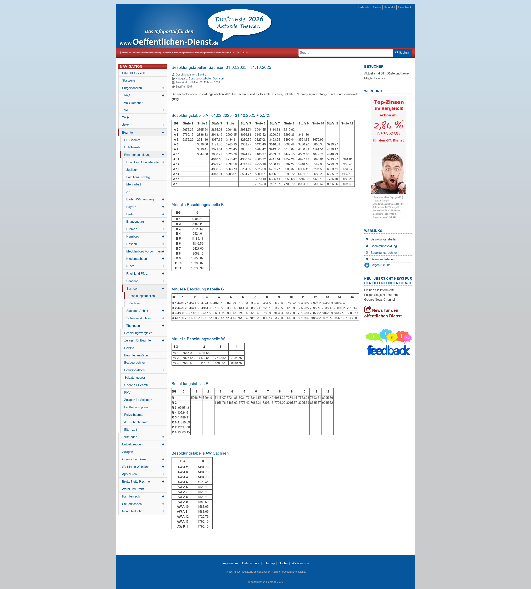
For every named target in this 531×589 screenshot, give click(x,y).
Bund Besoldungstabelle (145, 162)
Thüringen (145, 325)
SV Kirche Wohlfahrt (143, 467)
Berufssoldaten (144, 370)
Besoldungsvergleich (138, 333)
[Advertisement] (338, 26)
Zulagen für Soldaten (138, 399)
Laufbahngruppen (136, 407)
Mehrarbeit (133, 184)
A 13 (129, 192)
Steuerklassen (143, 504)
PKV (127, 392)
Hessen (145, 244)
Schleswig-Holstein (145, 318)
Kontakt (389, 7)
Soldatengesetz (134, 377)
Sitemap (269, 563)
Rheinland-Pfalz (145, 273)
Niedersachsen (145, 258)
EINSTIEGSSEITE (135, 73)
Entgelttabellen (143, 88)
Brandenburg (145, 221)
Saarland (145, 281)
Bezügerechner (134, 362)
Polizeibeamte (133, 414)
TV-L (143, 110)
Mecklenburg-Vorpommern (145, 251)
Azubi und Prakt (133, 489)
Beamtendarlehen (383, 259)
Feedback (405, 7)
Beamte (143, 132)
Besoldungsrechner (384, 252)
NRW (145, 266)
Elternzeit (130, 429)
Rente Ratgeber (143, 511)
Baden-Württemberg (145, 199)
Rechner (134, 303)
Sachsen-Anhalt (145, 311)
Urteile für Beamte (136, 385)
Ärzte (143, 125)
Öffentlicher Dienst (143, 459)
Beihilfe (129, 348)
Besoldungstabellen (141, 296)
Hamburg (145, 236)
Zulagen (127, 452)
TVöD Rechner (132, 103)
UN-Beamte (132, 147)
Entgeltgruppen (143, 444)
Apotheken (143, 474)
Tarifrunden (143, 437)
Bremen (145, 229)
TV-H (125, 117)
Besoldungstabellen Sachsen (206, 78)
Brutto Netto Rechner (143, 481)
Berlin (145, 214)
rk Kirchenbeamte (136, 422)
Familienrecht (143, 496)
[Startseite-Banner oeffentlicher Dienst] (388, 158)
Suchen (403, 52)
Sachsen (145, 288)
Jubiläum (132, 169)
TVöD (143, 95)
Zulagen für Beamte (144, 340)
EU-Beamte (132, 140)
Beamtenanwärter (136, 355)
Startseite (363, 7)
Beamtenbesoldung (144, 154)
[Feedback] (388, 343)
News (377, 7)
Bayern (145, 207)
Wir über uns (300, 563)
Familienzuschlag (138, 177)
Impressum (230, 563)
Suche (283, 563)
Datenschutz (250, 563)
